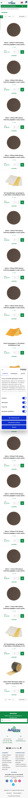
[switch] (24, 402)
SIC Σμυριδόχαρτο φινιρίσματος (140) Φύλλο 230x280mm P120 (14, 645)
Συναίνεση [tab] (5, 373)
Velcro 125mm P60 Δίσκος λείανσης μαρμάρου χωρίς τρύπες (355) (14, 81)
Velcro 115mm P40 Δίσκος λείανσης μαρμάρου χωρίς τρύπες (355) (14, 570)
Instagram (19, 781)
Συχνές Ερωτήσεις (6, 767)
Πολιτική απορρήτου (6, 760)
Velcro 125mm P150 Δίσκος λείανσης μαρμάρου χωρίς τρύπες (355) (14, 532)
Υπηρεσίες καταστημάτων (21, 766)
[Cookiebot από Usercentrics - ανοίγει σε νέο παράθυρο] (20, 370)
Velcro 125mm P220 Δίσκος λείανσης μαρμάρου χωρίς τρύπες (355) (14, 307)
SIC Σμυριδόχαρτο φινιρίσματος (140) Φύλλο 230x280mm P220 (14, 194)
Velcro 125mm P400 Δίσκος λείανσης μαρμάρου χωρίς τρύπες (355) (14, 156)
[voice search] (22, 6)
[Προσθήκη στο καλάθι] (22, 52)
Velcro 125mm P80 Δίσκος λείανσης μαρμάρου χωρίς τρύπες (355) (14, 119)
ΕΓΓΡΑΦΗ (26, 720)
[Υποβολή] (2, 6)
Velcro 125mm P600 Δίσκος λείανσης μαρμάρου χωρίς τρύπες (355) (14, 269)
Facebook (7, 781)
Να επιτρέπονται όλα (14, 417)
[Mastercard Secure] (15, 749)
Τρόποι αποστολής (19, 756)
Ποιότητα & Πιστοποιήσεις (5, 765)
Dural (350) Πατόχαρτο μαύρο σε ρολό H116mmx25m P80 (14, 682)
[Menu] (1, 2)
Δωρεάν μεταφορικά (20, 758)
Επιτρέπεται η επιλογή (14, 422)
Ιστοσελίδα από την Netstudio (14, 796)
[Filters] (1, 16)
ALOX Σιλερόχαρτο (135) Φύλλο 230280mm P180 (14, 344)
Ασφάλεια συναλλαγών (20, 764)
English (22, 2)
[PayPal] (21, 749)
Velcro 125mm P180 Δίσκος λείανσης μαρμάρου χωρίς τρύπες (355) (14, 457)
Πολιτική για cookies (6, 762)
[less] (18, 53)
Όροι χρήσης (5, 758)
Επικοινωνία (5, 769)
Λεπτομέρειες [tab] (14, 373)
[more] (18, 51)
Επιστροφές (18, 762)
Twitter (11, 781)
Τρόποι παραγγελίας (19, 755)
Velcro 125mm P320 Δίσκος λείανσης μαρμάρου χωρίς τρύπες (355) (14, 495)
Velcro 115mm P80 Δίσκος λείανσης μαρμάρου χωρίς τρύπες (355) (14, 607)
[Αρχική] (11, 2)
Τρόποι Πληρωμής (19, 760)
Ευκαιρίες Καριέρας (6, 755)
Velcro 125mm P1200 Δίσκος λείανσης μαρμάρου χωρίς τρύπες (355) (14, 43)
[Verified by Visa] (18, 749)
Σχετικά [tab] (23, 373)
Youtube (15, 781)
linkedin (13, 784)
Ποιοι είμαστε (5, 756)
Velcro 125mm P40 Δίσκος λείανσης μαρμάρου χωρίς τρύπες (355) (14, 231)
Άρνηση (14, 427)
